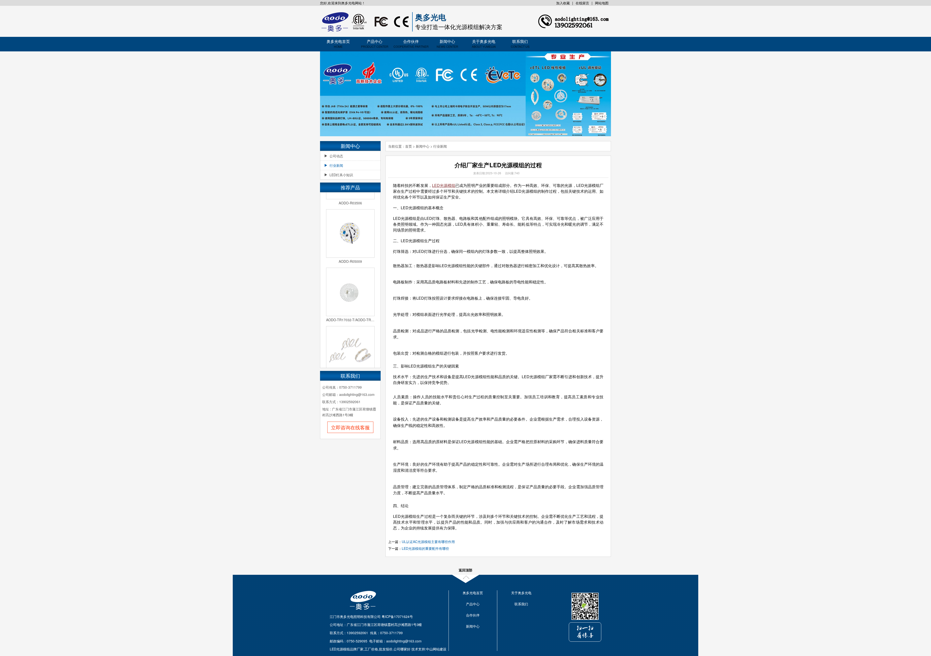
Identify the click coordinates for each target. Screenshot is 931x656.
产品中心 (374, 43)
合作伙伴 (411, 43)
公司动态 (336, 155)
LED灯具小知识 (341, 174)
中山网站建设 (436, 649)
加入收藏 (563, 2)
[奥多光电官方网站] (365, 22)
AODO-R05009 (350, 253)
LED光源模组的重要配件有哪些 (425, 548)
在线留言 (582, 2)
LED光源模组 (443, 185)
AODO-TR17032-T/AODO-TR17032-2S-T (350, 312)
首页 (408, 146)
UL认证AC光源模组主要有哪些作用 (428, 541)
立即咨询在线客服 (350, 427)
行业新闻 (336, 165)
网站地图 (602, 2)
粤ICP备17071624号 (397, 616)
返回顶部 (465, 570)
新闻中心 (447, 43)
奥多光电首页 (338, 43)
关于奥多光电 (484, 43)
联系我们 (520, 43)
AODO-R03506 (350, 195)
